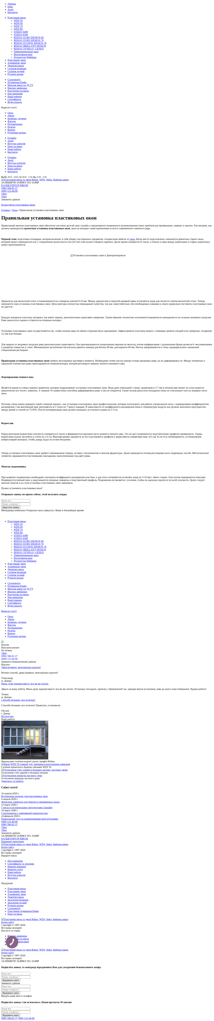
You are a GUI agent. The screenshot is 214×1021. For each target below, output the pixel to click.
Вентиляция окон (23, 54)
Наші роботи (14, 149)
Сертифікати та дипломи (21, 863)
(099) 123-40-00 (9, 191)
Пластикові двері (17, 60)
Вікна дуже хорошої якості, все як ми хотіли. (25, 683)
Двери (11, 115)
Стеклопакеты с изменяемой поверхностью (24, 813)
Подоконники (15, 124)
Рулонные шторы (17, 132)
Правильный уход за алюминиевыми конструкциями (29, 819)
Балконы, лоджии (17, 118)
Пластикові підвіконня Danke (23, 911)
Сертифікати (14, 99)
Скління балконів (17, 68)
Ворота (11, 129)
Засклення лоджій (17, 902)
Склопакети (14, 79)
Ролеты (11, 127)
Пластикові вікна (17, 17)
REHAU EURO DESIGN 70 (29, 40)
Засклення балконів (18, 900)
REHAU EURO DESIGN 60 (29, 37)
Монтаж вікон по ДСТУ (20, 85)
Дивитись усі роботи (12, 781)
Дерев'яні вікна (16, 65)
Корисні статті (9, 611)
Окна (10, 112)
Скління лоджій (16, 71)
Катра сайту (7, 847)
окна (132, 239)
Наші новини (15, 96)
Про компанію (15, 93)
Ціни (10, 6)
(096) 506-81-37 (9, 188)
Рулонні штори (15, 74)
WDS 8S (18, 29)
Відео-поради (15, 102)
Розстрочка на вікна (18, 90)
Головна (12, 138)
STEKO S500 (21, 34)
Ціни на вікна (15, 146)
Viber (4, 193)
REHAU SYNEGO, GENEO (29, 48)
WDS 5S (18, 20)
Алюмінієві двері (17, 63)
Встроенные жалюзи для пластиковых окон (24, 796)
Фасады (12, 121)
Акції (10, 9)
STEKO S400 (21, 31)
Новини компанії (17, 866)
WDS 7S (18, 26)
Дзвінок (12, 4)
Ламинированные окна (26, 51)
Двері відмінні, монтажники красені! (21, 667)
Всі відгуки (7, 716)
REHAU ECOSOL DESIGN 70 (30, 43)
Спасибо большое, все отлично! (18, 700)
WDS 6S (18, 23)
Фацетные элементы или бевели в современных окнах (30, 802)
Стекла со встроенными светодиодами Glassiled (26, 807)
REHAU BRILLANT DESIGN (30, 46)
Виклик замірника (17, 88)
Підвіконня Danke (17, 82)
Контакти (13, 12)
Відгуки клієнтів (16, 143)
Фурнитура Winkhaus (25, 57)
